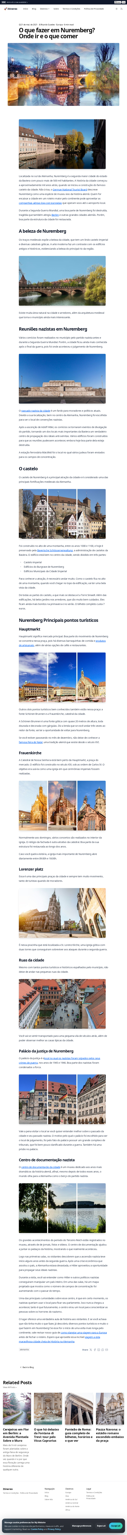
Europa (59, 24)
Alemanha (24, 1349)
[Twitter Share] (90, 1349)
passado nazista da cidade (35, 410)
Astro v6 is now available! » (17, 2)
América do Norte (72, 1506)
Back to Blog (28, 1367)
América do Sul (71, 1499)
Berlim (55, 215)
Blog (34, 8)
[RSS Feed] (121, 8)
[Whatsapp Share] (102, 1349)
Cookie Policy (37, 1529)
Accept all (115, 1525)
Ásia (67, 1496)
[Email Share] (106, 1349)
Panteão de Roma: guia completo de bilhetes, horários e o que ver (79, 1435)
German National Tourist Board (70, 189)
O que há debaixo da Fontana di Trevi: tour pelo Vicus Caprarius (46, 1435)
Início (25, 8)
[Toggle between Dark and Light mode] (116, 8)
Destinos (44, 8)
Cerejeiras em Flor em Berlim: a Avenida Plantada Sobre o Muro (16, 1435)
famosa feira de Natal (31, 742)
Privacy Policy (54, 1529)
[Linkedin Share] (98, 1349)
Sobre (56, 8)
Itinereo (8, 1489)
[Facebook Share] (94, 1349)
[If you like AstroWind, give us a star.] (120, 2)
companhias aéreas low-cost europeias (40, 203)
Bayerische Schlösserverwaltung (55, 550)
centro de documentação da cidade (40, 1167)
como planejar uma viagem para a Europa (84, 1332)
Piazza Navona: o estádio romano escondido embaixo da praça (110, 1435)
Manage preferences (81, 1525)
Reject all (101, 1525)
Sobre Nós (49, 1499)
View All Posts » (10, 1387)
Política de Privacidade (94, 8)
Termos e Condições (71, 8)
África (67, 1510)
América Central (71, 1503)
